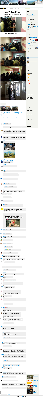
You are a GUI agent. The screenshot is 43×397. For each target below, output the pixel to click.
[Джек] (2, 142)
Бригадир (5, 246)
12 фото (5, 104)
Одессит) (4, 178)
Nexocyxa (5, 303)
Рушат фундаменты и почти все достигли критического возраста (32, 17)
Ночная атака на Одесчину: (31, 26)
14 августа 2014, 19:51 (6, 387)
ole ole (3, 326)
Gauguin (4, 130)
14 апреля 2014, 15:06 (9, 303)
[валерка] (1, 184)
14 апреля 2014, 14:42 (9, 200)
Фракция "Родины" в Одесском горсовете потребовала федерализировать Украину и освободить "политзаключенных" (11, 112)
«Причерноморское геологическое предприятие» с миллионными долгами (32, 31)
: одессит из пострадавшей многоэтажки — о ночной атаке (32, 24)
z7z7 (2, 342)
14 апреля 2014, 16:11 (8, 354)
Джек (4, 141)
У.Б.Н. (4, 208)
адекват (4, 126)
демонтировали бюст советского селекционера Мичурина (32, 13)
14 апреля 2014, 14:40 (8, 204)
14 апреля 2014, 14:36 (8, 178)
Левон (4, 269)
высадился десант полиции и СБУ (33, 34)
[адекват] (2, 126)
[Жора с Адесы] (2, 201)
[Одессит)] (1, 179)
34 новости (4, 104)
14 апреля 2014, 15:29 (9, 130)
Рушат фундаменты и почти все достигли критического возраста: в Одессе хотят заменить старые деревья (35, 386)
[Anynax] (1, 318)
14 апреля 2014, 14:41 (11, 186)
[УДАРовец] (1, 276)
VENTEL (4, 354)
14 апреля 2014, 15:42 (6, 342)
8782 (2, 266)
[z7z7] (1, 342)
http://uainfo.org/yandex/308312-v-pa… (6, 292)
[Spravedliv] (1, 255)
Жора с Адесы (5, 200)
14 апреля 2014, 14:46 (9, 255)
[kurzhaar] (1, 350)
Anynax (3, 364)
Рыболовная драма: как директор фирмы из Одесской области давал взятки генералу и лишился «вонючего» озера (30, 4)
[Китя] (1, 387)
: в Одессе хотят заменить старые (32, 17)
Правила (9, 394)
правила (9, 280)
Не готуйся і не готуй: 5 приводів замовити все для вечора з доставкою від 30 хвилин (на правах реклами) (35, 381)
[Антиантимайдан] (1, 274)
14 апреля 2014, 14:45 (10, 249)
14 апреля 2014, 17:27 (7, 376)
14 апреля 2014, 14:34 (7, 123)
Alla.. (2, 376)
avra (2, 383)
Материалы (11, 8)
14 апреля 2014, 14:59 (8, 126)
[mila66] (1, 253)
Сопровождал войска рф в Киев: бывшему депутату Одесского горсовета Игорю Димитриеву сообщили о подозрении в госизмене (3, 109)
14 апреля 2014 (5, 10)
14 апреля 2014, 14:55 (8, 141)
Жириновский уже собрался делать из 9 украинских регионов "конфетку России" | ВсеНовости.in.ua (13, 284)
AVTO (3, 123)
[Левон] (2, 279)
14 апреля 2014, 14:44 (8, 229)
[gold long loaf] (2, 261)
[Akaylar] (1, 196)
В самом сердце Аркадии (30, 47)
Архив (15, 8)
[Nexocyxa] (1, 307)
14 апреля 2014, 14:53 (6, 266)
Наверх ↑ (11, 394)
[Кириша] (1, 234)
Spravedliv (4, 255)
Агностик (4, 204)
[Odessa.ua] (1, 173)
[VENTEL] (1, 258)
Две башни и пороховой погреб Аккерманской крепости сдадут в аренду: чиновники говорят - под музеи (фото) (12, 115)
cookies (22, 396)
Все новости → (28, 52)
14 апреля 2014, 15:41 (8, 337)
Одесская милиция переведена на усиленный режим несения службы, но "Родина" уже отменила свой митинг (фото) (12, 113)
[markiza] (1, 229)
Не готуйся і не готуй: (30, 14)
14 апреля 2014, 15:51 (8, 349)
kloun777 (4, 360)
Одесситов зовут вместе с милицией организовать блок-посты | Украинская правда (11, 365)
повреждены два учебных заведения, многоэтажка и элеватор (33, 27)
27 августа (28, 11)
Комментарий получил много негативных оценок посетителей (6, 160)
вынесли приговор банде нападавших (32, 20)
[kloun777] (1, 360)
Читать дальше (28, 100)
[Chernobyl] (1, 381)
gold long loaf (6, 186)
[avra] (0, 383)
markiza (4, 229)
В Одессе (29, 30)
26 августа (28, 29)
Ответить (4, 134)
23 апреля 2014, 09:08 (6, 383)
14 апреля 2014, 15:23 (7, 326)
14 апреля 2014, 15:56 (8, 360)
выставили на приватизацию (33, 30)
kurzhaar (4, 349)
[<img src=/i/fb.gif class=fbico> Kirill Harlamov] (1, 373)
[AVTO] (1, 124)
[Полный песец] (2, 214)
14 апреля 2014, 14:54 (9, 246)
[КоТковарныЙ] (1, 244)
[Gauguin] (2, 131)
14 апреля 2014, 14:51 (7, 208)
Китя (2, 387)
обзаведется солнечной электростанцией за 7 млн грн (32, 43)
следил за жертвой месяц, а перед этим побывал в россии (32, 37)
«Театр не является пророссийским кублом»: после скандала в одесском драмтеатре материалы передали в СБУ (33, 61)
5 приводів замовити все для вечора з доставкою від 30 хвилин (32, 14)
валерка (4, 183)
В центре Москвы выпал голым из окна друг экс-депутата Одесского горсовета (9, 110)
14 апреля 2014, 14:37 (8, 183)
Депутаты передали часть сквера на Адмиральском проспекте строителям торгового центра (12, 116)
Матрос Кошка (5, 170)
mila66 (3, 252)
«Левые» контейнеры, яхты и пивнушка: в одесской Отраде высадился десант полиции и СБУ (13, 4)
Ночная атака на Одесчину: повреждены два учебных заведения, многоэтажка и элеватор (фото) (4, 4)
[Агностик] (1, 205)
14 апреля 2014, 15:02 (10, 170)
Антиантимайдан (5, 273)
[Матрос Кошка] (2, 171)
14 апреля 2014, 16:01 (8, 364)
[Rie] (1, 193)
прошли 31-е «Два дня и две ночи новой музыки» (31, 40)
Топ (18, 8)
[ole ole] (1, 326)
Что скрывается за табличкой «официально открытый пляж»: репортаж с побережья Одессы (33, 58)
